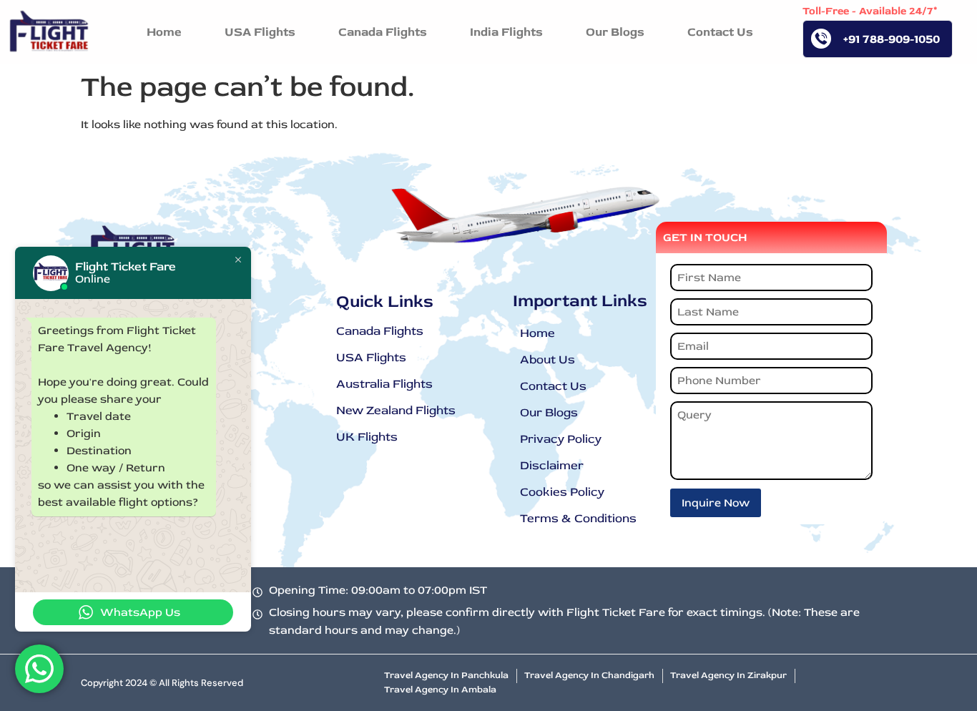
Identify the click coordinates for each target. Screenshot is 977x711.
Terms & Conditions (578, 518)
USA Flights (371, 357)
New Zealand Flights (396, 410)
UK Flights (367, 436)
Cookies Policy (562, 491)
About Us (547, 359)
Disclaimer (552, 465)
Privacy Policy (561, 438)
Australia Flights (384, 383)
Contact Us (553, 385)
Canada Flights (379, 330)
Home (537, 332)
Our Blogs (549, 412)
